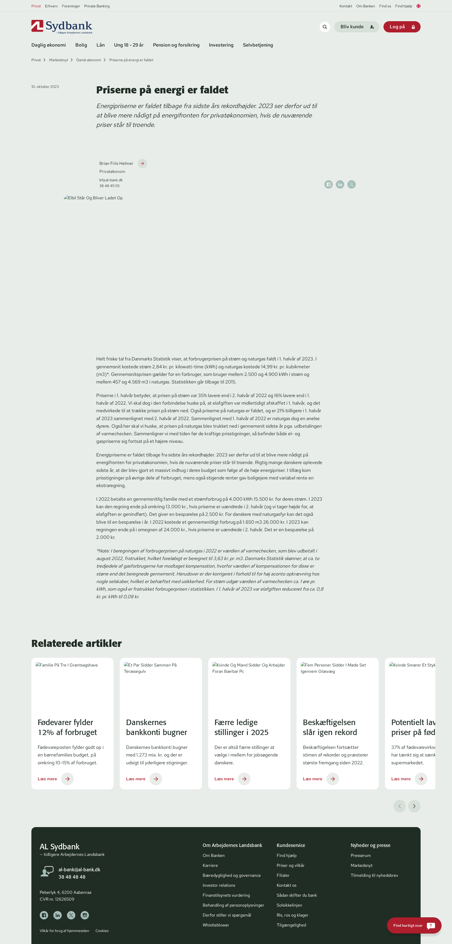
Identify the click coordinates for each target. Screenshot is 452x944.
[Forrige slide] (399, 806)
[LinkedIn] (57, 915)
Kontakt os (286, 885)
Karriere (210, 865)
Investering (221, 45)
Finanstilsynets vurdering (226, 895)
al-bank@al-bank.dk (79, 870)
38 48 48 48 (72, 877)
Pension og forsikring (176, 45)
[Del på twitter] (351, 184)
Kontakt (346, 6)
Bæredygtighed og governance (232, 875)
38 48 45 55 (109, 185)
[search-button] (325, 26)
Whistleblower (216, 925)
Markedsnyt (58, 60)
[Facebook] (44, 915)
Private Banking (97, 6)
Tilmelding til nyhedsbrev (374, 875)
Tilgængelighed (291, 925)
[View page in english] (418, 6)
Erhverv (51, 6)
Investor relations (219, 885)
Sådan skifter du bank (297, 895)
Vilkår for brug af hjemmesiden (64, 930)
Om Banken (365, 6)
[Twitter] (71, 915)
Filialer (283, 875)
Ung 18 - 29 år (129, 45)
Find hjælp (403, 6)
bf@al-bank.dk (111, 180)
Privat (36, 6)
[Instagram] (85, 915)
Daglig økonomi (48, 45)
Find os (385, 6)
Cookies (102, 930)
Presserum (361, 855)
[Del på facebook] (328, 184)
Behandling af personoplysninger (233, 905)
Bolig (81, 45)
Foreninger (71, 6)
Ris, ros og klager (292, 915)
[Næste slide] (414, 806)
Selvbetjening (258, 45)
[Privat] (70, 27)
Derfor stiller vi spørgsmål (227, 915)
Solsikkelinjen (289, 905)
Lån (101, 45)
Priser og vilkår (290, 865)
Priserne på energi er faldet (131, 60)
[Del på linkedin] (340, 184)
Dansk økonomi (88, 60)
